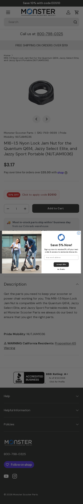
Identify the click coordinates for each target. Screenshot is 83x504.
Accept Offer (61, 264)
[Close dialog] (78, 233)
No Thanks (61, 269)
